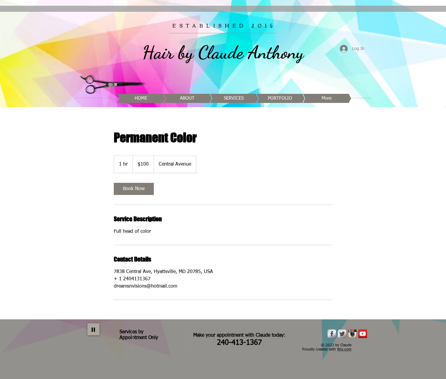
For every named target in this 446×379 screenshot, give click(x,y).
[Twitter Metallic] (342, 333)
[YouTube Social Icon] (362, 333)
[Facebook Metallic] (331, 333)
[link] (134, 189)
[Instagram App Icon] (352, 333)
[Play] (93, 329)
